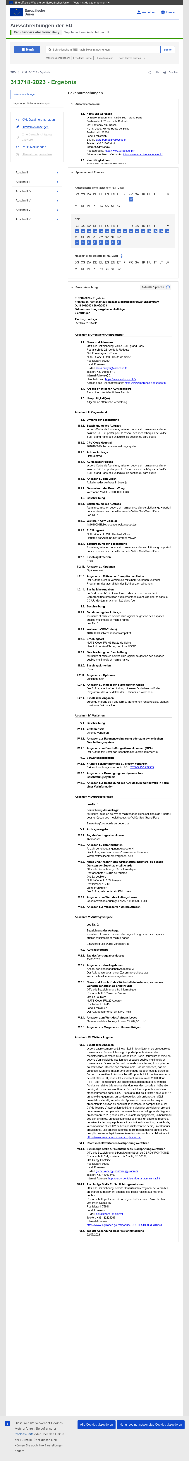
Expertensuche (105, 58)
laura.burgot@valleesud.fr (111, 139)
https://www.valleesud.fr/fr (120, 150)
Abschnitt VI (23, 219)
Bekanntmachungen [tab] (24, 94)
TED (13, 72)
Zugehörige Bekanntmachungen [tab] (31, 102)
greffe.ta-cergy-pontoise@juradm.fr (117, 1171)
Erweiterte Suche (82, 58)
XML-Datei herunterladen (38, 119)
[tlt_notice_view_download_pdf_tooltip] (77, 230)
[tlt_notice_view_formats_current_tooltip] (168, 287)
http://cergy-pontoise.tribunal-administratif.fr (134, 1178)
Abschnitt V (23, 200)
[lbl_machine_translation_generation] (121, 256)
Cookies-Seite (24, 1434)
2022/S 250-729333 (142, 767)
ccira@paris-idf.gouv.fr (109, 1213)
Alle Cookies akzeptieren (96, 1424)
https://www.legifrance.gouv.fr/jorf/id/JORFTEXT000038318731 (124, 1224)
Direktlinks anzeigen (35, 127)
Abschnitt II (23, 181)
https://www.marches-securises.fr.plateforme (114, 1137)
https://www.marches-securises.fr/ (142, 154)
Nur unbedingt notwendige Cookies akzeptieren (151, 1424)
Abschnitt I (22, 172)
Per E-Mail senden (34, 147)
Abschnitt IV (23, 191)
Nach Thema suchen (130, 58)
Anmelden (149, 12)
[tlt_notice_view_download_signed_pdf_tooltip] (131, 199)
